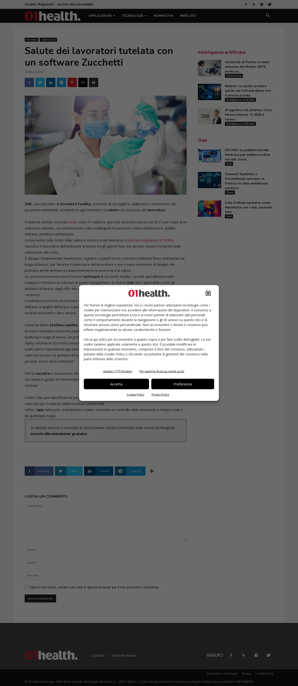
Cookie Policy (135, 394)
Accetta (116, 384)
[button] (208, 293)
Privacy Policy (160, 394)
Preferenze (183, 384)
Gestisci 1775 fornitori (117, 371)
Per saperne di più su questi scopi (161, 371)
